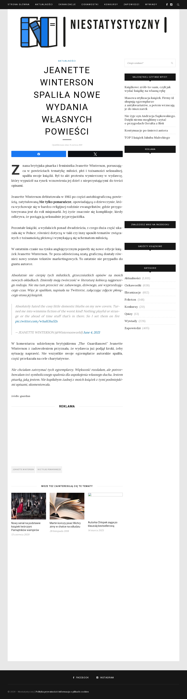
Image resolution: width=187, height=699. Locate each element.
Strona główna (19, 4)
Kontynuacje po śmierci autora (146, 130)
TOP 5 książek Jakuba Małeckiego (147, 137)
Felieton (130, 299)
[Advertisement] (67, 436)
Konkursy (111, 4)
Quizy (128, 314)
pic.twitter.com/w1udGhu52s (36, 321)
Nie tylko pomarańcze (49, 469)
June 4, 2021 (91, 332)
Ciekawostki (90, 4)
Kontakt (14, 13)
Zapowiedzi (132, 4)
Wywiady (151, 4)
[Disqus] (67, 596)
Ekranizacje (67, 4)
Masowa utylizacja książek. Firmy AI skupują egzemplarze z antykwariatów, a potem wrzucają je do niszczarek (149, 103)
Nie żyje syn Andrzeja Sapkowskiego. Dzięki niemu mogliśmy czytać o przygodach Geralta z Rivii (150, 119)
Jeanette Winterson (23, 469)
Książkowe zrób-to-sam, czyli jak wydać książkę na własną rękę (148, 89)
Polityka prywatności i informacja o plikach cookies (62, 691)
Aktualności (44, 4)
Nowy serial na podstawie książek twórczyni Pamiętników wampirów (26, 527)
